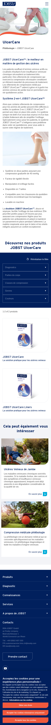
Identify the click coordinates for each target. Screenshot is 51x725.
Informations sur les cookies (20, 700)
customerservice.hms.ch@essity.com (21, 643)
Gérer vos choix (25, 705)
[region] (25, 698)
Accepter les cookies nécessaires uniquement (25, 713)
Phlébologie (9, 48)
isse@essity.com (12, 646)
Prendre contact (17, 656)
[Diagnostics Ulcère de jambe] (25, 267)
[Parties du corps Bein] (25, 275)
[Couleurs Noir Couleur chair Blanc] (25, 299)
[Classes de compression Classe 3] (25, 283)
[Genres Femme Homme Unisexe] (25, 291)
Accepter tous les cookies (25, 720)
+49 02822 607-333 (15, 640)
